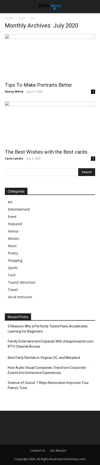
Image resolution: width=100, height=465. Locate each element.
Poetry (13, 253)
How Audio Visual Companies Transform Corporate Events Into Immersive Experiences (47, 370)
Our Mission (58, 450)
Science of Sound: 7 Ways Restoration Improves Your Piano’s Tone (48, 385)
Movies (13, 238)
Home (9, 18)
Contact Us (37, 450)
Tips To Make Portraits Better (38, 85)
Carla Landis (14, 158)
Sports (13, 267)
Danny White (14, 91)
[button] (93, 6)
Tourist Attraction (21, 282)
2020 (22, 18)
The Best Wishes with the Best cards (46, 152)
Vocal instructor (20, 297)
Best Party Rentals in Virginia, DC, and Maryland (44, 358)
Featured (15, 224)
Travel (12, 289)
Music (12, 245)
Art (10, 202)
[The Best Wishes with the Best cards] (50, 123)
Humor (13, 231)
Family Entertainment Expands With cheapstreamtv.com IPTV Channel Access (51, 343)
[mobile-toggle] (8, 6)
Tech (12, 275)
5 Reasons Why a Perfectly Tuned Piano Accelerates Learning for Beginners (48, 328)
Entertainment (19, 209)
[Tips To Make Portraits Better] (50, 56)
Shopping (15, 260)
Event (12, 216)
